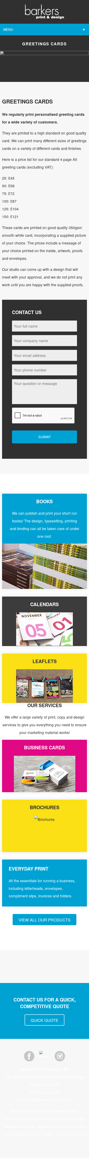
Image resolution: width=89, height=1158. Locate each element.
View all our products (45, 919)
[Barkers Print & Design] (44, 11)
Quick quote (44, 1020)
